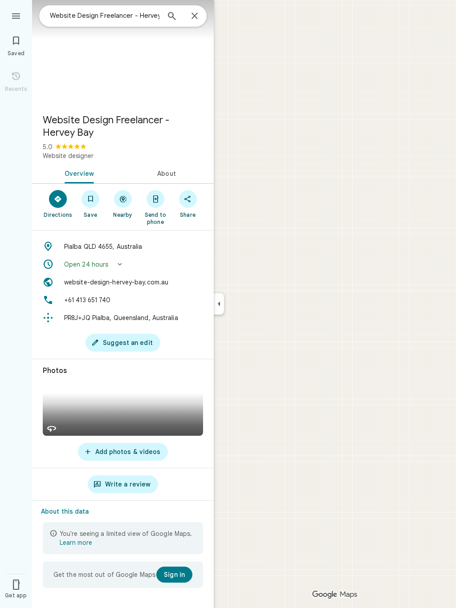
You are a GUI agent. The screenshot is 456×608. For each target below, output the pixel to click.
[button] (123, 264)
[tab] (77, 172)
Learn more (76, 543)
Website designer (68, 156)
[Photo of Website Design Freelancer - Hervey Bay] (123, 53)
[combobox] (104, 15)
